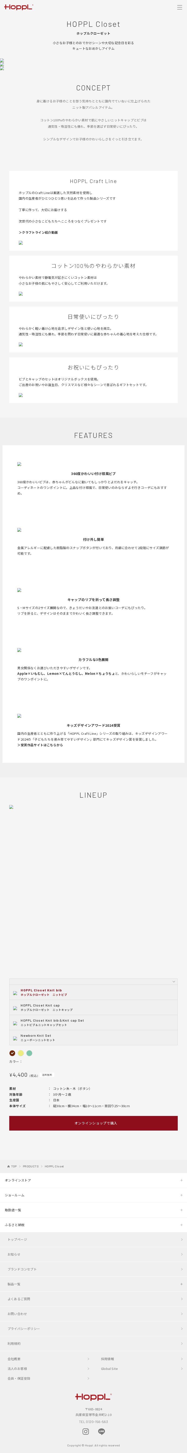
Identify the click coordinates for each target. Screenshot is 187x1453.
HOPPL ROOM (69, 1432)
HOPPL (18, 7)
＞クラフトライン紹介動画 (38, 232)
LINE (101, 1431)
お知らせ (14, 1254)
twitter (117, 1431)
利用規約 (14, 1343)
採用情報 (107, 1358)
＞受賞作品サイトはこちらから (40, 745)
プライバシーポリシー (24, 1328)
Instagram (86, 1431)
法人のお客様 (17, 1368)
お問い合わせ (17, 1313)
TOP (14, 1166)
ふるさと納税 (14, 1224)
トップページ (17, 1239)
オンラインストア (18, 1180)
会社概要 (14, 1358)
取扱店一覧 (13, 1210)
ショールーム (14, 1195)
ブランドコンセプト (22, 1269)
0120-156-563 (97, 1422)
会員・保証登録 (19, 1378)
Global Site (109, 1368)
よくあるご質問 (19, 1299)
